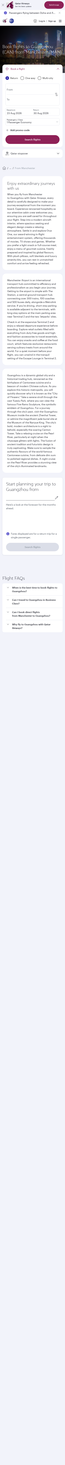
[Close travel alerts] (59, 13)
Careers (6, 1046)
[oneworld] (11, 21)
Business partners (11, 1104)
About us (6, 1041)
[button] (34, 665)
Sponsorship (9, 1055)
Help (4, 1115)
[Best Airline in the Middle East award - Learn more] (10, 1233)
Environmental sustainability (17, 1070)
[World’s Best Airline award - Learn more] (10, 1188)
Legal (25, 1256)
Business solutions (11, 1093)
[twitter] (14, 1163)
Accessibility (49, 1256)
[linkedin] (21, 1163)
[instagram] (35, 1163)
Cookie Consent (13, 1266)
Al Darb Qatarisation (12, 1060)
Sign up (52, 21)
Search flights (33, 547)
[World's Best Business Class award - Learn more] (10, 1203)
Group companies (11, 1082)
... (10, 168)
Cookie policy (12, 1256)
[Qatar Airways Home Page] (5, 21)
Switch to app (54, 5)
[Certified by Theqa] (16, 1135)
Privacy (36, 1256)
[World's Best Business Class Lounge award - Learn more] (10, 1218)
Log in (42, 21)
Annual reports (10, 1065)
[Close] (3, 5)
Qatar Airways (9, 1033)
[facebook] (7, 1163)
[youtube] (28, 1163)
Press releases (9, 1051)
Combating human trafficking (20, 1261)
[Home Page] (4, 168)
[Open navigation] (60, 21)
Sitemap (43, 1261)
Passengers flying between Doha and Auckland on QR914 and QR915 (32, 12)
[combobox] (30, 497)
